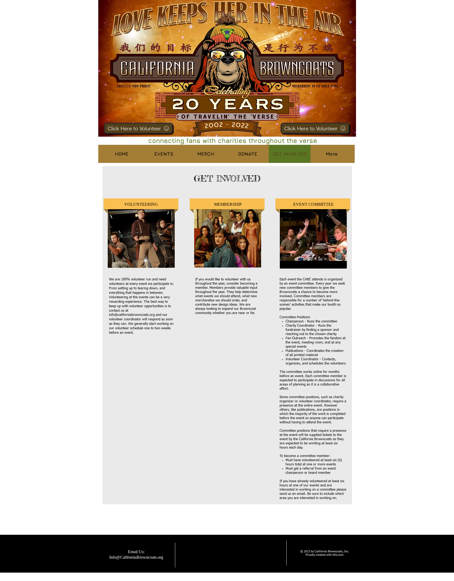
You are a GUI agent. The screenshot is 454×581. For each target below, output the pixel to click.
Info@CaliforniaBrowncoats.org (136, 557)
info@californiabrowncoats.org (132, 315)
